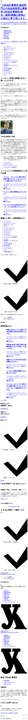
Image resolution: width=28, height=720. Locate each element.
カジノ (5, 74)
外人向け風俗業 (8, 68)
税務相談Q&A (7, 30)
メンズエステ (7, 46)
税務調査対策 (4, 408)
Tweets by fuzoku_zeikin (14, 506)
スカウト (6, 66)
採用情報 (6, 36)
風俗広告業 (7, 70)
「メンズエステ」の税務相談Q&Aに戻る (12, 41)
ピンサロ (6, 63)
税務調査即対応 (8, 32)
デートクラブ (7, 71)
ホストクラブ (7, 55)
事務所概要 (7, 38)
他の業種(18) (8, 251)
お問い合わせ (7, 600)
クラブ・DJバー (8, 73)
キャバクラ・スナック (10, 48)
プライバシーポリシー (10, 601)
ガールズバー (7, 57)
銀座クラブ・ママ (8, 49)
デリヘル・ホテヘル (9, 52)
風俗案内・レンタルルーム (11, 65)
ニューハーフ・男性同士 (10, 62)
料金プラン (7, 35)
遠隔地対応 (7, 33)
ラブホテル (7, 59)
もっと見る (4, 400)
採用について (4, 499)
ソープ (5, 51)
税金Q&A (6, 590)
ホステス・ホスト (8, 54)
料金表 (2, 480)
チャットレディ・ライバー (11, 60)
